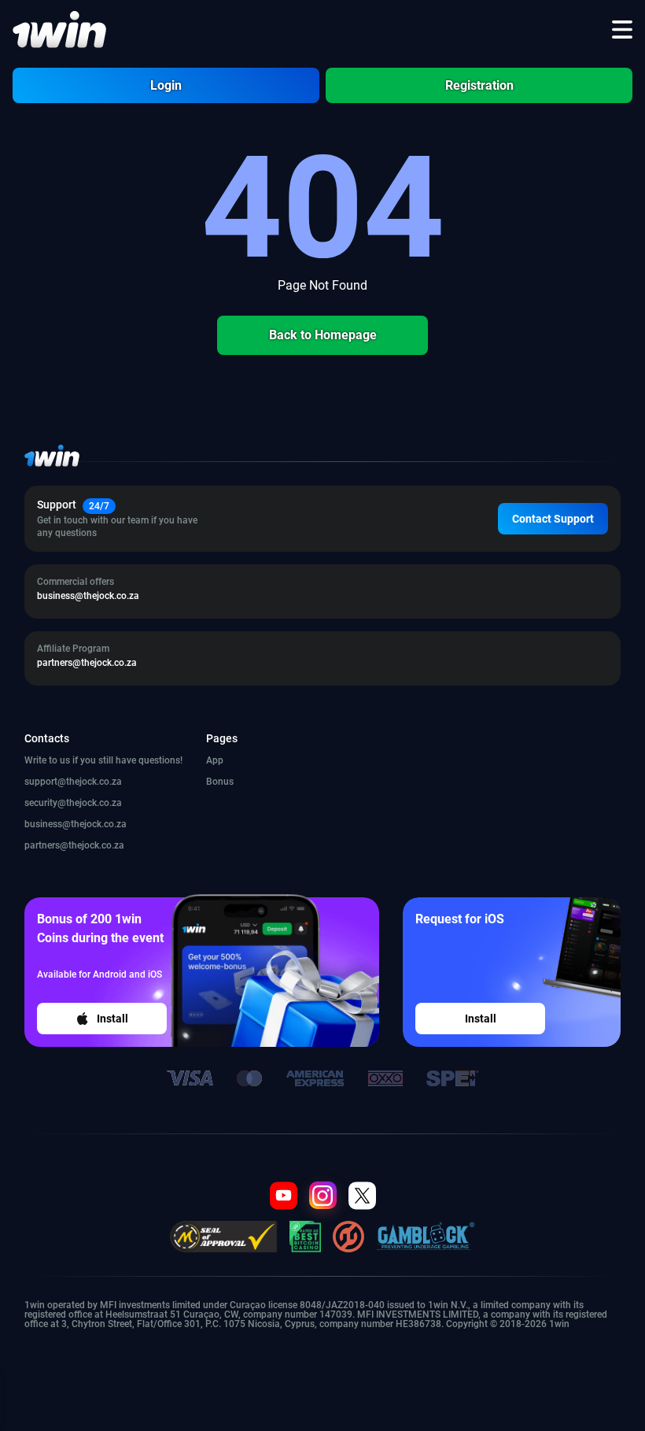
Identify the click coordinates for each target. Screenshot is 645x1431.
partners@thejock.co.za (74, 845)
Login (166, 85)
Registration (479, 85)
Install (112, 1018)
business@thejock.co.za (75, 824)
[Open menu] (622, 29)
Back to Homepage (323, 334)
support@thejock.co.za (73, 781)
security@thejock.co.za (73, 802)
